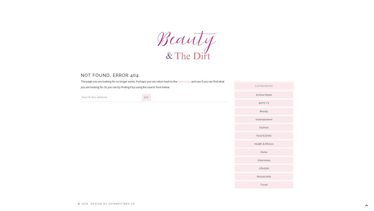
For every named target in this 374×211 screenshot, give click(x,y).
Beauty (264, 111)
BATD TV (264, 103)
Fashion (264, 127)
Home (263, 152)
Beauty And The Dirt (187, 45)
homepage (184, 81)
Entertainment (264, 119)
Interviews (264, 160)
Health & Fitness (264, 144)
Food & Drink (264, 135)
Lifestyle (264, 168)
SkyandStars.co (121, 203)
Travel (264, 184)
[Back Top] (366, 205)
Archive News (264, 95)
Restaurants (264, 176)
